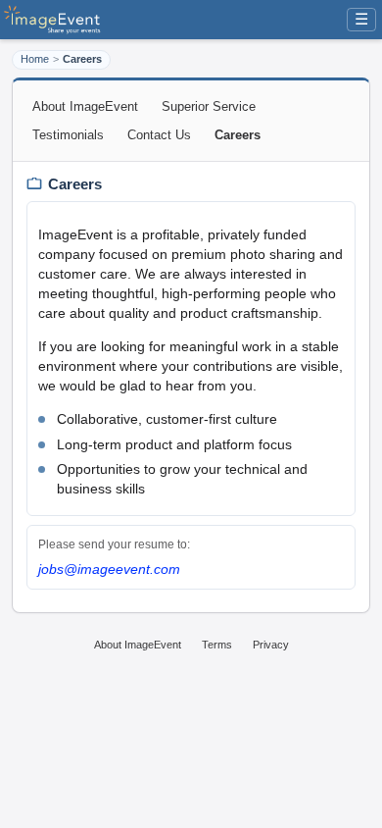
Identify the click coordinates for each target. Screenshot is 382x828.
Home (35, 59)
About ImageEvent (85, 106)
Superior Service (209, 106)
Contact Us (159, 135)
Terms (217, 644)
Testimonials (68, 135)
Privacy (271, 644)
